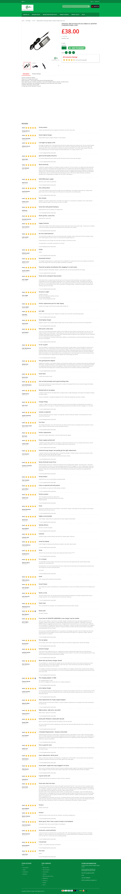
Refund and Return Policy (50, 14)
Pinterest (73, 52)
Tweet (69, 52)
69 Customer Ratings (70, 57)
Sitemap (44, 882)
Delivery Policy (36, 14)
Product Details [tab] (36, 74)
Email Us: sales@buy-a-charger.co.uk (89, 880)
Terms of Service (64, 14)
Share (66, 52)
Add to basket (76, 48)
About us (44, 874)
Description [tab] (26, 74)
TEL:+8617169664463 (86, 877)
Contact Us (26, 14)
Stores (44, 884)
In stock (63, 43)
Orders (24, 869)
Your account (26, 863)
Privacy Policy (75, 14)
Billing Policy (45, 878)
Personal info (25, 867)
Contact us (97, 1)
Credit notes (25, 872)
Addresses (25, 874)
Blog (83, 14)
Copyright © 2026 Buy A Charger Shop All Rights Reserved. (33, 891)
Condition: (64, 38)
